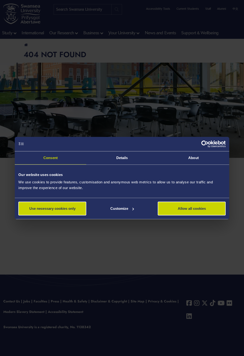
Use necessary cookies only (52, 208)
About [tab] (193, 157)
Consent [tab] (50, 157)
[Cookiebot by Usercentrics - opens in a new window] (205, 143)
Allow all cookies (192, 208)
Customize (119, 208)
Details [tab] (122, 157)
